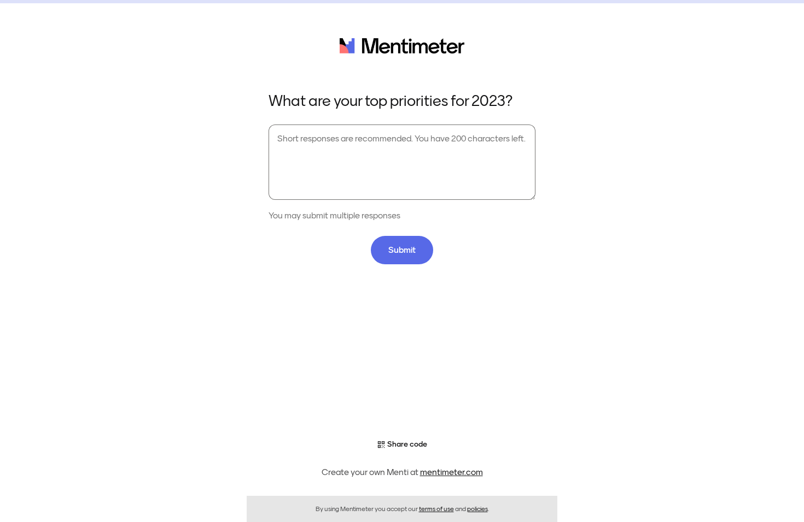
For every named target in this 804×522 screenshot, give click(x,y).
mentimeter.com (451, 472)
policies (477, 509)
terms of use (436, 509)
